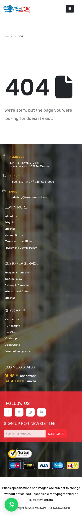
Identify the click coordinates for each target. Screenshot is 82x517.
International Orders (17, 291)
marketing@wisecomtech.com (29, 197)
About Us (11, 216)
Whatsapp (11, 338)
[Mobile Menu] (70, 9)
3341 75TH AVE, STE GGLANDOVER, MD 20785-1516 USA (30, 164)
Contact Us (12, 319)
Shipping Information (18, 272)
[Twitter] (19, 412)
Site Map (10, 228)
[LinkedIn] (41, 412)
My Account (12, 325)
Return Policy (13, 278)
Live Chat (10, 332)
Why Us (9, 222)
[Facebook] (8, 412)
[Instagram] (30, 412)
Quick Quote (12, 344)
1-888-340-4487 (21, 182)
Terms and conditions (18, 241)
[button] (11, 505)
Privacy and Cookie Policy (21, 247)
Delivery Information (17, 285)
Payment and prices (17, 351)
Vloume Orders (14, 235)
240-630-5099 (44, 182)
